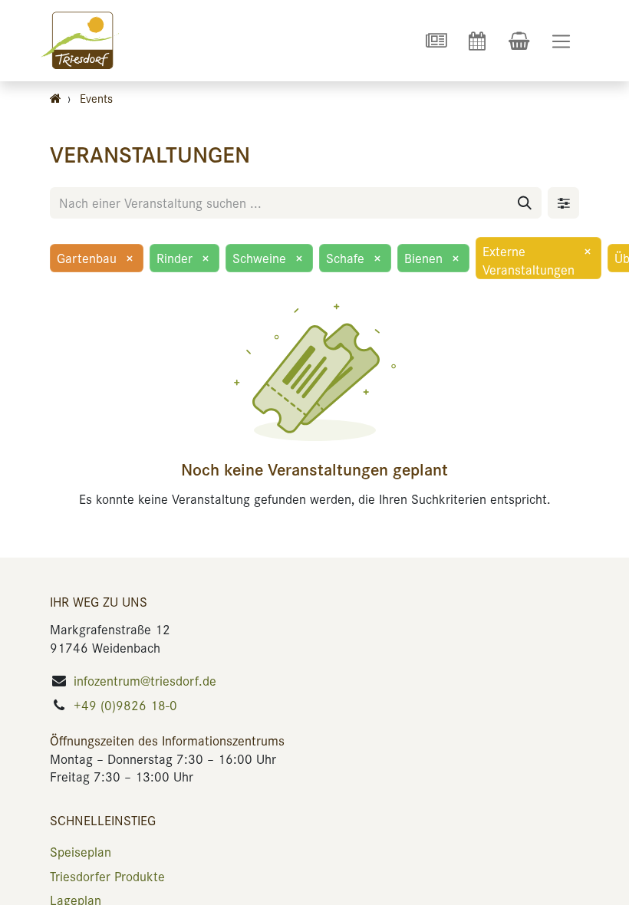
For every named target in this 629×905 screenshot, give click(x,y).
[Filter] (563, 203)
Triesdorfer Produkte (107, 876)
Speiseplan (80, 851)
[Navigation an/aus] (561, 41)
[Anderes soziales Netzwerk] (435, 40)
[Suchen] (525, 203)
